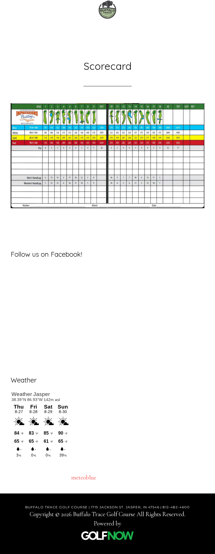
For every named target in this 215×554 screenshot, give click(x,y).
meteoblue (83, 477)
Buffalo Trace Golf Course (107, 10)
